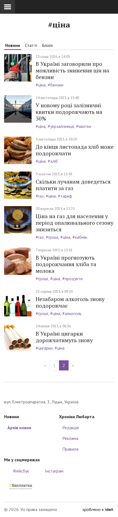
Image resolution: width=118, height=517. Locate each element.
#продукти (72, 278)
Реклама (70, 438)
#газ (40, 196)
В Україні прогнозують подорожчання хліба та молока (66, 264)
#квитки (83, 126)
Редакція (70, 427)
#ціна (41, 85)
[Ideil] (98, 509)
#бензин (55, 85)
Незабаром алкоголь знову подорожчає (70, 302)
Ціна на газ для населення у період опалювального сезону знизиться (74, 222)
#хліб (53, 161)
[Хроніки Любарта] (59, 390)
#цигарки (44, 348)
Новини (12, 45)
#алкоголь (72, 313)
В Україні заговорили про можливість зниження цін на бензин (72, 70)
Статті (31, 45)
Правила (70, 449)
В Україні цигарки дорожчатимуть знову (64, 337)
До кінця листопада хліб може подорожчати (75, 150)
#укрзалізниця (61, 126)
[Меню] (7, 7)
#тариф (65, 196)
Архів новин (19, 427)
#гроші (52, 237)
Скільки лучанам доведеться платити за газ (73, 185)
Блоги (47, 45)
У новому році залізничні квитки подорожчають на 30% (69, 112)
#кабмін (79, 237)
